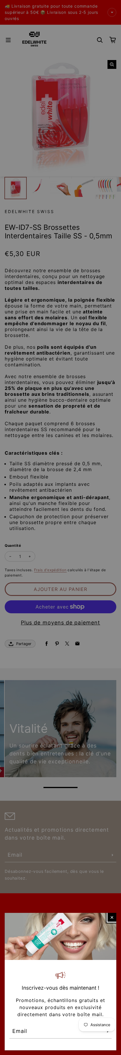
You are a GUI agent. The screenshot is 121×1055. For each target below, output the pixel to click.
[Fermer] (111, 917)
